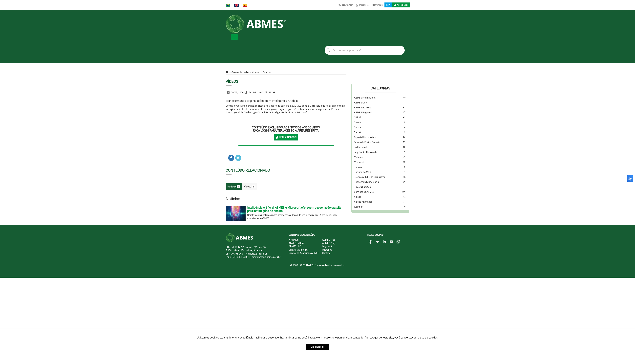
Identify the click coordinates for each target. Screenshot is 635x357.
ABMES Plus (328, 239)
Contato (379, 5)
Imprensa (363, 5)
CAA (388, 5)
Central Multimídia (298, 249)
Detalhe (267, 72)
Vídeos (255, 72)
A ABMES (294, 239)
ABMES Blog (328, 243)
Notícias (233, 186)
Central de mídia (240, 72)
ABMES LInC (295, 246)
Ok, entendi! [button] (317, 346)
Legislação (327, 246)
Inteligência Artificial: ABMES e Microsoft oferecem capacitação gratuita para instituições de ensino (294, 209)
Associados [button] (402, 5)
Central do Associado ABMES (304, 253)
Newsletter (347, 5)
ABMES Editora (296, 243)
